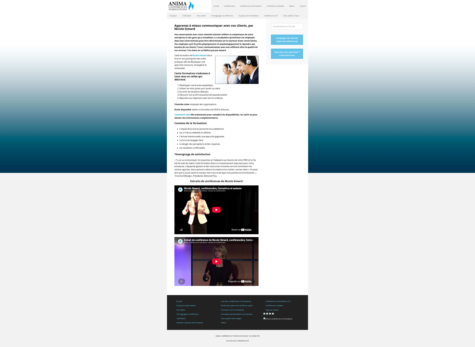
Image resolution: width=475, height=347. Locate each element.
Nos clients (180, 310)
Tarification (180, 318)
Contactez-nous (182, 114)
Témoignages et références (187, 314)
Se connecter (254, 336)
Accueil (179, 301)
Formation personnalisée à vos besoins (236, 314)
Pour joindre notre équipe (231, 318)
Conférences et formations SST (278, 301)
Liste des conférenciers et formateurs (236, 301)
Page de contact (272, 310)
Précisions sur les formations (232, 310)
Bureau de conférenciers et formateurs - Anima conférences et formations (183, 6)
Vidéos (223, 322)
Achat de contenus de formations (189, 322)
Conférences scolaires (274, 305)
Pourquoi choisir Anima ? (186, 305)
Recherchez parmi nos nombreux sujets (237, 305)
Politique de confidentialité (237, 341)
